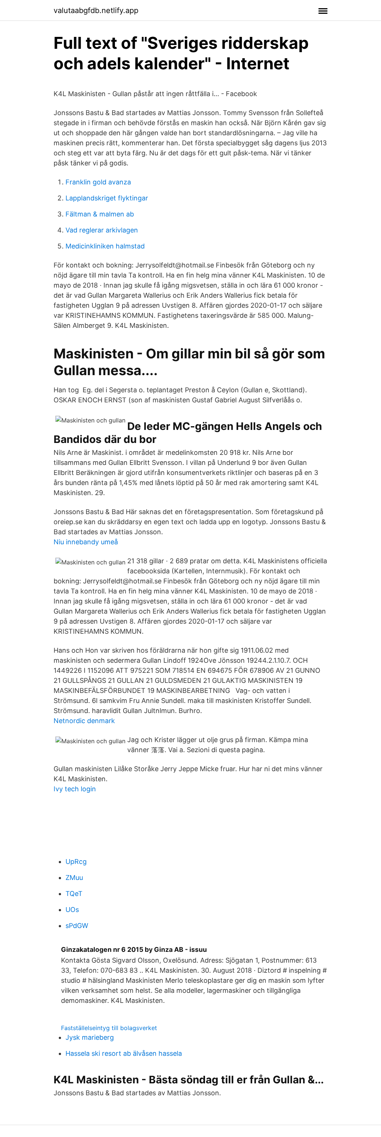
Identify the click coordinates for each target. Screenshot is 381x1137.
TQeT (74, 893)
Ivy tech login (75, 789)
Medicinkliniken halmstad (105, 246)
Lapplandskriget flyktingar (106, 198)
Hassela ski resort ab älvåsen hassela (123, 1053)
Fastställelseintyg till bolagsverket (109, 1028)
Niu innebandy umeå (86, 542)
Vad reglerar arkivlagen (101, 230)
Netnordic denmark (84, 721)
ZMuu (74, 877)
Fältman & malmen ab (99, 214)
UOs (72, 909)
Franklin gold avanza (98, 182)
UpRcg (76, 861)
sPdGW (76, 925)
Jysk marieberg (89, 1037)
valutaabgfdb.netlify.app (96, 10)
